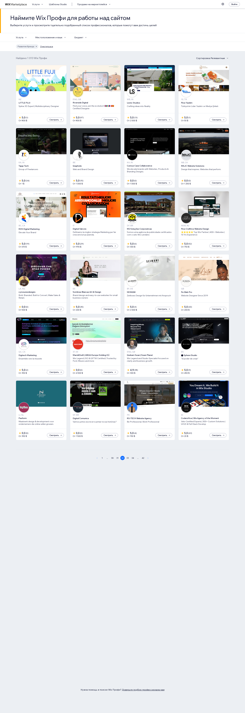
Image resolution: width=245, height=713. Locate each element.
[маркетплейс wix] (16, 4)
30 (112, 458)
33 (127, 458)
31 (117, 458)
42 (143, 458)
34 (133, 458)
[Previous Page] (97, 458)
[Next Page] (148, 458)
